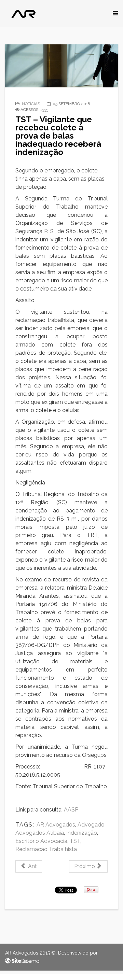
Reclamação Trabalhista (46, 849)
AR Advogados (56, 824)
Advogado (91, 824)
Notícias (31, 103)
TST (75, 841)
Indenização (81, 833)
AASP (71, 809)
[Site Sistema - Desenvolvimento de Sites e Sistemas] (22, 961)
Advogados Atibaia (39, 833)
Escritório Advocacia (41, 841)
